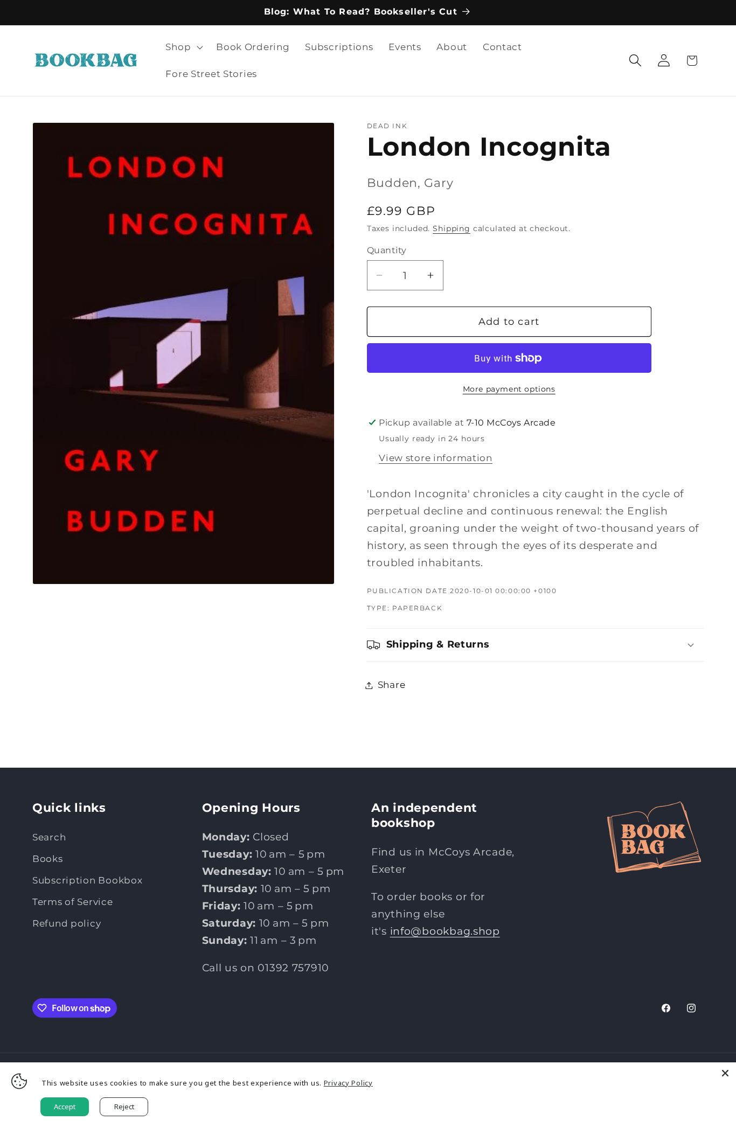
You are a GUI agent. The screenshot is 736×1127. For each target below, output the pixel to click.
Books (47, 858)
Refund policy (66, 923)
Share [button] (392, 684)
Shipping (451, 228)
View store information (435, 458)
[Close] (725, 1073)
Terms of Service (72, 901)
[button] (183, 47)
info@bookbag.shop (445, 930)
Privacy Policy (348, 1083)
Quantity (387, 250)
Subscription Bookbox (87, 880)
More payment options (509, 389)
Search (49, 837)
